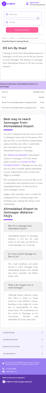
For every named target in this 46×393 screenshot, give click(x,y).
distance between (18, 155)
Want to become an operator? (13, 378)
